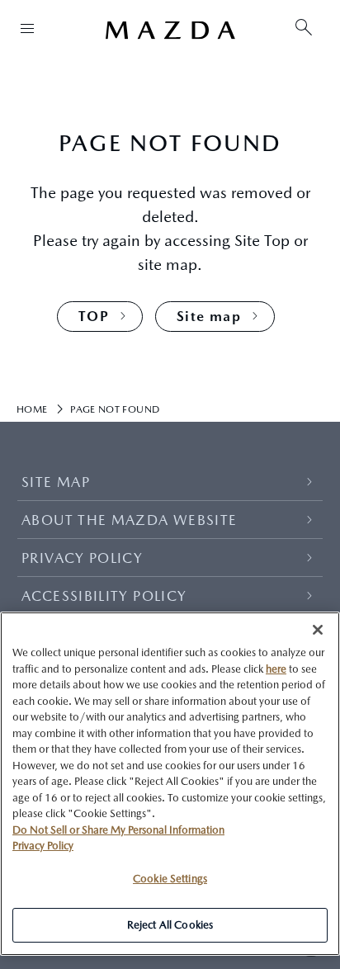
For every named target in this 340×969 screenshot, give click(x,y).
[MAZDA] (170, 30)
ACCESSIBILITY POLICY (104, 596)
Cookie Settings (170, 878)
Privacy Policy (42, 845)
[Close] (318, 630)
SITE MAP (55, 482)
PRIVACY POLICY (82, 558)
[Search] (303, 28)
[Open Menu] (27, 28)
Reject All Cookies (170, 925)
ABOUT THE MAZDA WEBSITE (129, 520)
